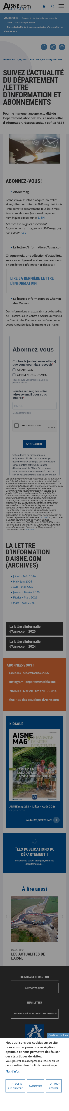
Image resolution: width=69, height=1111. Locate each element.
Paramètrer (35, 1086)
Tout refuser (54, 1086)
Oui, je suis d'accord (15, 1086)
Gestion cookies (58, 1035)
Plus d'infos (13, 1071)
